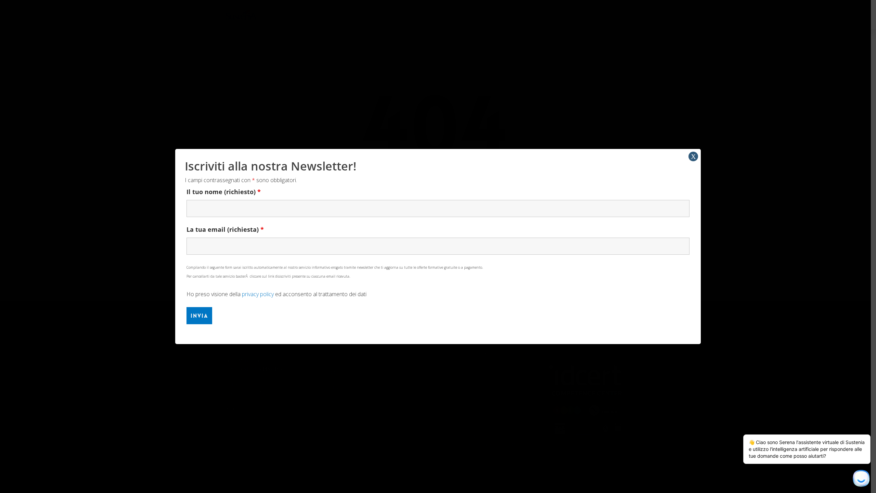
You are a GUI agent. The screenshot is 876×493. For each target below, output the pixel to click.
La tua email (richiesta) (225, 229)
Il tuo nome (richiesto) (223, 192)
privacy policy (258, 294)
